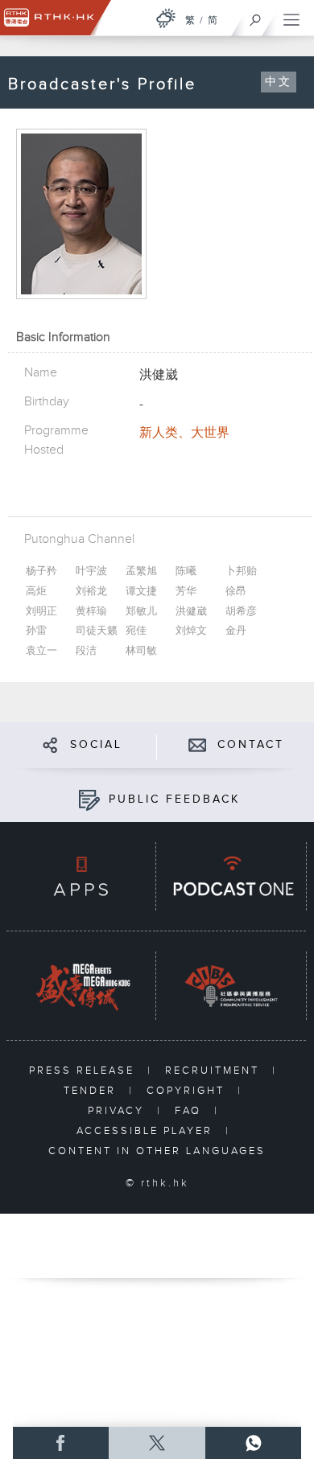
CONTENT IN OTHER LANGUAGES (157, 1151)
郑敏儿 (141, 612)
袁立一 (41, 651)
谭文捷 (141, 592)
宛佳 (136, 631)
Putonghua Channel (79, 539)
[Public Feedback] (89, 799)
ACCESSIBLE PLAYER (146, 1130)
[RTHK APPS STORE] (80, 876)
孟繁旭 (141, 571)
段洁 (86, 651)
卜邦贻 (241, 571)
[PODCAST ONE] (230, 876)
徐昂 (235, 592)
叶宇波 (91, 571)
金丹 (235, 631)
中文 (278, 82)
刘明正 (41, 612)
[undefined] (166, 18)
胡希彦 (241, 612)
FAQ (190, 1110)
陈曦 (186, 571)
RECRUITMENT (214, 1070)
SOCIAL (96, 744)
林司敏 (141, 651)
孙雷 (36, 631)
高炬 (36, 592)
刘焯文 (191, 631)
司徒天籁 (97, 631)
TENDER (92, 1090)
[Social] (50, 744)
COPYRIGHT (188, 1090)
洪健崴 (191, 612)
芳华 (186, 592)
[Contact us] (198, 744)
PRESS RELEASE (84, 1070)
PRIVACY (118, 1110)
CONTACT (250, 744)
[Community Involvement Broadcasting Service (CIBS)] (230, 986)
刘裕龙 (91, 592)
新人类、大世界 (184, 433)
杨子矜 (41, 571)
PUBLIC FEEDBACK (174, 799)
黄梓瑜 (91, 612)
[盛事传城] (80, 986)
